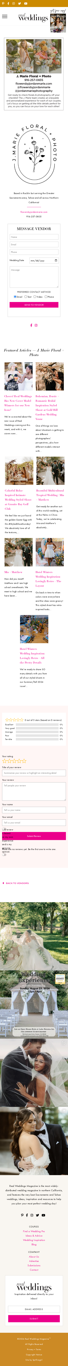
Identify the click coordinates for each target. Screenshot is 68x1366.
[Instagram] (14, 3)
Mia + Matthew (13, 572)
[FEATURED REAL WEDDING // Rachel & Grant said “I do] (34, 1141)
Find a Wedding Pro (34, 1231)
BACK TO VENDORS (17, 883)
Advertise (34, 1261)
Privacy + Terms (34, 1349)
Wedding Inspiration (34, 1240)
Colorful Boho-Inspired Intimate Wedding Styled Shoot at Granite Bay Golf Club (18, 499)
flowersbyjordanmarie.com (34, 211)
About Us (34, 1256)
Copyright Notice (34, 1354)
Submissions (34, 1265)
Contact (34, 1270)
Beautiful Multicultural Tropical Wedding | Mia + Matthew (50, 495)
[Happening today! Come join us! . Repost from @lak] (34, 1004)
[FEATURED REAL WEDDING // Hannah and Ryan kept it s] (34, 1073)
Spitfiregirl (38, 1359)
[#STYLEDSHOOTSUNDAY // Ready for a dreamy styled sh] (34, 936)
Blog (34, 1244)
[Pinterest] (4, 3)
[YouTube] (27, 3)
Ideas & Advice (34, 1235)
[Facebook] (9, 3)
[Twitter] (21, 3)
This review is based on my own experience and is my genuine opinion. (7, 840)
